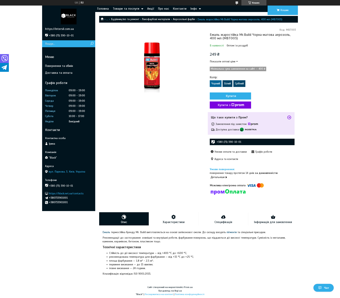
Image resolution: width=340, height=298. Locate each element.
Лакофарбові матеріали (156, 19)
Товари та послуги (126, 9)
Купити (231, 96)
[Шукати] (91, 43)
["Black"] (68, 16)
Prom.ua (188, 287)
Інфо (193, 9)
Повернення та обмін (59, 66)
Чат (326, 287)
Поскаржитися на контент (159, 294)
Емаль (106, 232)
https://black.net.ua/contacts (66, 193)
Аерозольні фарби (184, 19)
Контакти (180, 9)
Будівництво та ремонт (125, 19)
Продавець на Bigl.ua (170, 290)
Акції (150, 9)
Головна (103, 9)
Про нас (163, 9)
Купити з (224, 105)
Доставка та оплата (58, 73)
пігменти (232, 232)
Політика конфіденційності (189, 294)
